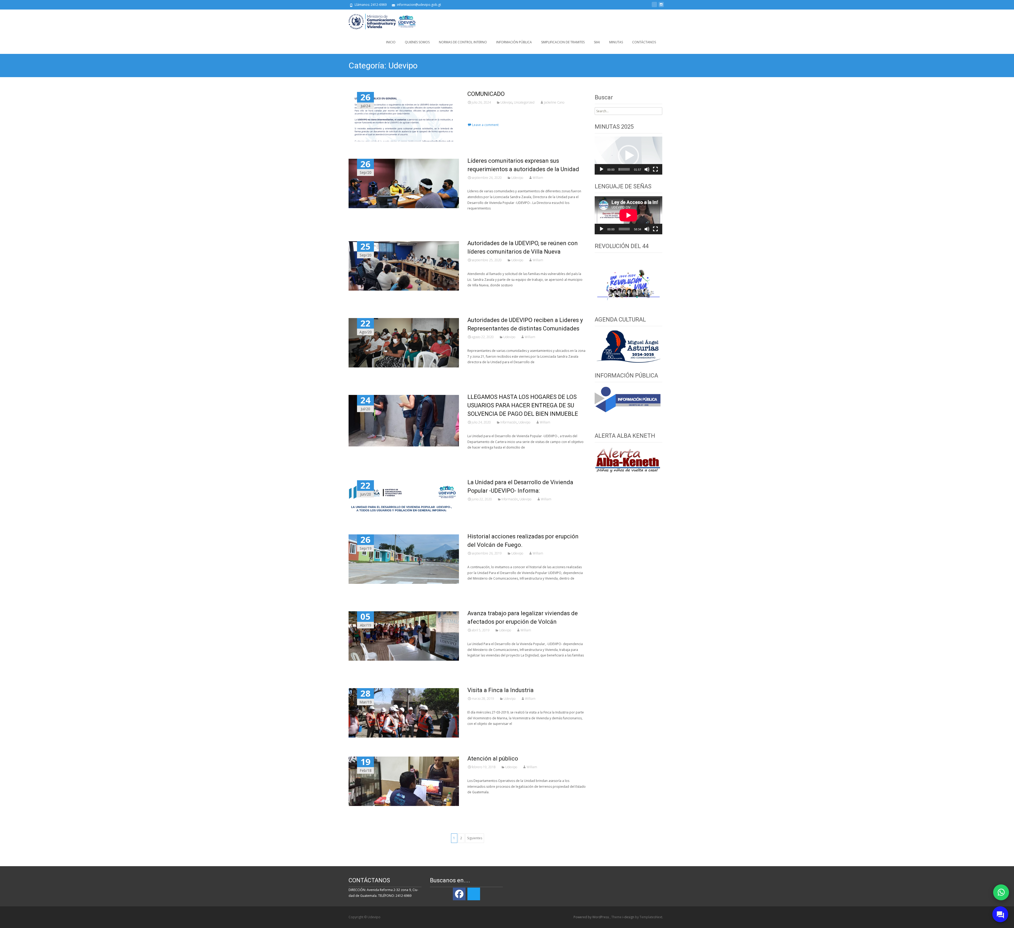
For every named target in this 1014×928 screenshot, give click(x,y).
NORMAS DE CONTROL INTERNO (463, 42)
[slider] (624, 169)
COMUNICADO (486, 94)
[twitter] (654, 6)
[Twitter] (473, 894)
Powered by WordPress (592, 917)
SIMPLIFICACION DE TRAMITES (563, 42)
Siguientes (474, 838)
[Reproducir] (601, 169)
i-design (628, 917)
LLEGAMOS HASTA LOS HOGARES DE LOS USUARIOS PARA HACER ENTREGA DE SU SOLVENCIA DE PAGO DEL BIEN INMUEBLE (522, 405)
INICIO (391, 42)
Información (508, 422)
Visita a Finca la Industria (500, 690)
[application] (628, 156)
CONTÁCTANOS (644, 42)
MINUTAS (616, 42)
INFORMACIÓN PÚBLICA (514, 42)
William (538, 177)
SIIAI (597, 42)
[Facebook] (459, 894)
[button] (628, 155)
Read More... (478, 119)
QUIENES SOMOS (417, 42)
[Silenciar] (647, 169)
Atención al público (492, 758)
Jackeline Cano (554, 102)
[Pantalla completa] (655, 169)
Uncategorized (524, 102)
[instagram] (661, 6)
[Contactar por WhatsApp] (1001, 892)
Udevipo (506, 102)
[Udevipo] (378, 20)
